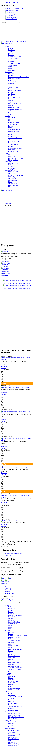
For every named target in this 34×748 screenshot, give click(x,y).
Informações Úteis (10, 170)
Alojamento (11, 51)
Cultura (10, 60)
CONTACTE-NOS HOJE (12, 2)
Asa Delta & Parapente (15, 109)
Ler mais (3, 368)
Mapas (10, 68)
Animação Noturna (14, 82)
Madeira (7, 46)
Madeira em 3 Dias (14, 155)
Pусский (14, 19)
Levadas (10, 75)
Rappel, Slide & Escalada (16, 90)
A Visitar (7, 116)
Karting (10, 95)
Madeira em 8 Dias (14, 156)
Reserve (7, 133)
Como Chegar (12, 65)
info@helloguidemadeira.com (13, 553)
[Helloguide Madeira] (7, 43)
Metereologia (12, 177)
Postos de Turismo (13, 171)
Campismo (11, 99)
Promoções (11, 149)
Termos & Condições (11, 593)
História (10, 48)
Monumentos (12, 121)
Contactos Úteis (13, 178)
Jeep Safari (11, 94)
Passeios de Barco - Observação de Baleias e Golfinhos (18, 77)
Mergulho (11, 105)
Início (6, 586)
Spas (9, 85)
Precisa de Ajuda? (13, 151)
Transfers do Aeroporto (15, 138)
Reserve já (4, 366)
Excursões (11, 73)
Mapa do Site (8, 590)
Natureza (11, 61)
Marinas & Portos (13, 131)
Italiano (12, 15)
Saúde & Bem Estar (14, 63)
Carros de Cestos (13, 87)
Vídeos (10, 166)
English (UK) (18, 8)
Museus (10, 119)
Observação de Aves (14, 97)
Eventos (10, 53)
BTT (9, 112)
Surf (9, 102)
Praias (10, 80)
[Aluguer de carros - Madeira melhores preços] (17, 280)
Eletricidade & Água (14, 185)
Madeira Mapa (12, 187)
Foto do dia (11, 168)
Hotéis (10, 134)
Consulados (11, 173)
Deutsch (13, 12)
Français (13, 14)
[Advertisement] (17, 224)
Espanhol (15, 17)
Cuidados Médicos (13, 180)
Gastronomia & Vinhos (15, 56)
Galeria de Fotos (13, 163)
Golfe (10, 89)
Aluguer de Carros (13, 144)
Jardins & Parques (13, 124)
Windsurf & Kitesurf (14, 104)
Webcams (11, 165)
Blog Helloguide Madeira (16, 158)
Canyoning (11, 100)
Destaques (11, 55)
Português (15, 10)
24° (28, 41)
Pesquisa (7, 591)
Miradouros (11, 117)
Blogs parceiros (13, 160)
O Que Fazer (8, 72)
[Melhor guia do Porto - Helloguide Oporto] (17, 283)
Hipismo (10, 92)
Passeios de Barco (13, 141)
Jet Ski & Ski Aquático (15, 111)
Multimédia (11, 70)
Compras (11, 83)
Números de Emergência (15, 175)
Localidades (11, 50)
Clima (10, 67)
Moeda (10, 182)
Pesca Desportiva (13, 107)
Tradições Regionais (14, 58)
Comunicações (12, 183)
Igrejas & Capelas (13, 122)
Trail (9, 114)
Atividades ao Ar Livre (15, 148)
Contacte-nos (8, 555)
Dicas (6, 153)
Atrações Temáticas (14, 129)
